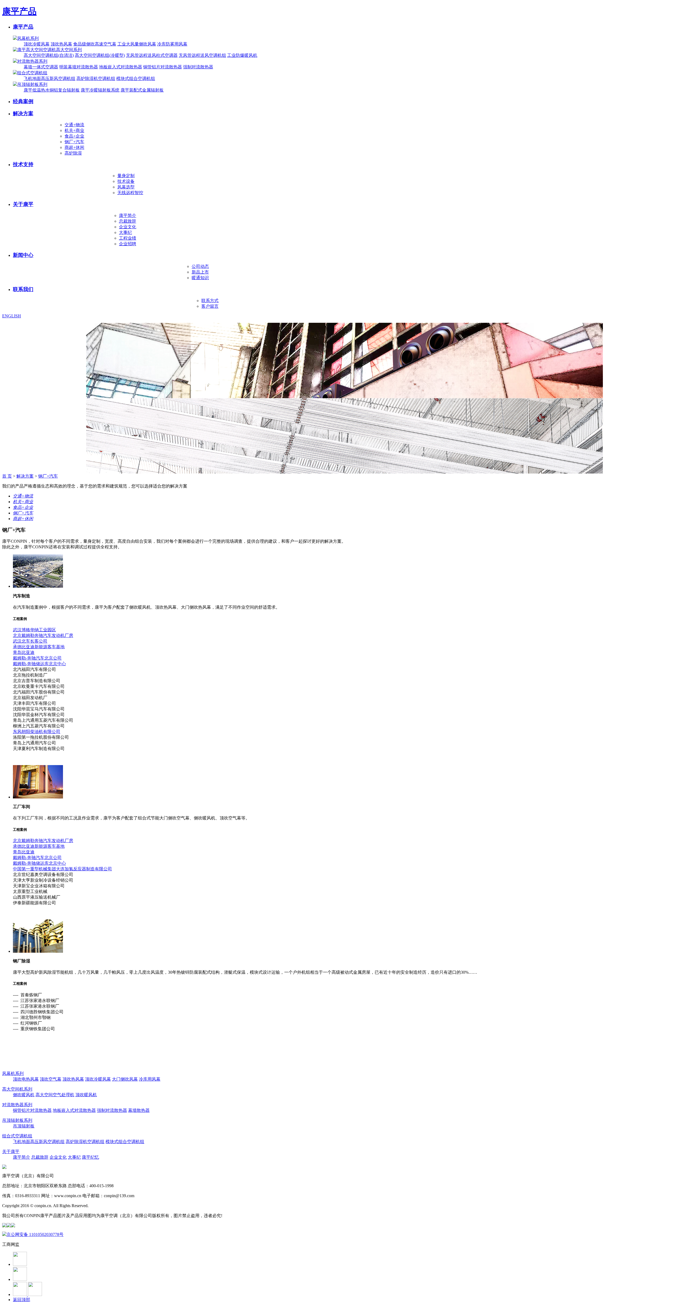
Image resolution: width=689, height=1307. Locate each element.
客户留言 (210, 306)
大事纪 (125, 232)
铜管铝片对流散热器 (162, 67)
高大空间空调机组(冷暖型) (100, 55)
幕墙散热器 (139, 1110)
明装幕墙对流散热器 (78, 67)
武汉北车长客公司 (30, 641)
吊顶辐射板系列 (32, 84)
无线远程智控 (130, 192)
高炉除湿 (73, 153)
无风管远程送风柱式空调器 (152, 55)
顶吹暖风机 (86, 1094)
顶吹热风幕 (61, 44)
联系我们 (23, 289)
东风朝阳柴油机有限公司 (36, 731)
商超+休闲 (74, 147)
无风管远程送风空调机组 (202, 55)
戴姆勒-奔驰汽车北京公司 (37, 658)
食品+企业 (74, 136)
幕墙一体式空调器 (41, 67)
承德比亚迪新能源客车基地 (39, 646)
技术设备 (126, 181)
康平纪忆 (90, 1157)
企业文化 (127, 227)
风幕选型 (126, 187)
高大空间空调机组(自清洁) (49, 55)
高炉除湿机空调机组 (95, 78)
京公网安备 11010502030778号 (35, 1234)
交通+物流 (74, 124)
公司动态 (200, 266)
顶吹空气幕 (50, 1079)
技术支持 (23, 164)
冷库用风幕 (149, 1079)
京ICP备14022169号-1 (110, 1205)
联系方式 (210, 300)
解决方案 (23, 113)
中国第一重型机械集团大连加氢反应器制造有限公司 (62, 869)
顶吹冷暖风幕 (37, 44)
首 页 (7, 476)
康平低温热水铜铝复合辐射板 (52, 90)
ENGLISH (11, 316)
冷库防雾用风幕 (172, 44)
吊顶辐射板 (23, 1126)
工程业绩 (127, 238)
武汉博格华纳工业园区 (34, 630)
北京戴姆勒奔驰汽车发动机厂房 (43, 635)
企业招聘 (127, 243)
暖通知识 (200, 277)
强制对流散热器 (198, 67)
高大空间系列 (69, 49)
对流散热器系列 (32, 61)
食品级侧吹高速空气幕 (94, 44)
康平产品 (19, 11)
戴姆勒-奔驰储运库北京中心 (39, 663)
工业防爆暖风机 (242, 55)
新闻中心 (23, 255)
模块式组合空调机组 (135, 78)
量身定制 (126, 175)
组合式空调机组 (32, 73)
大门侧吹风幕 (125, 1079)
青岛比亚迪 (23, 652)
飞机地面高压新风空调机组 (49, 78)
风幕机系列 (28, 38)
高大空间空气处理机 (55, 1094)
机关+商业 (74, 130)
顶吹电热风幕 (26, 1079)
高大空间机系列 (17, 1089)
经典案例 (23, 101)
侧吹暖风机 (23, 1094)
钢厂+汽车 (74, 141)
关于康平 (23, 204)
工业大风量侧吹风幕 (136, 44)
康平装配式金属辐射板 (142, 90)
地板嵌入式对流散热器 (120, 67)
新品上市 (200, 272)
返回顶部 (21, 1299)
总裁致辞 (127, 221)
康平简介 (127, 215)
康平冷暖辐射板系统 (100, 90)
